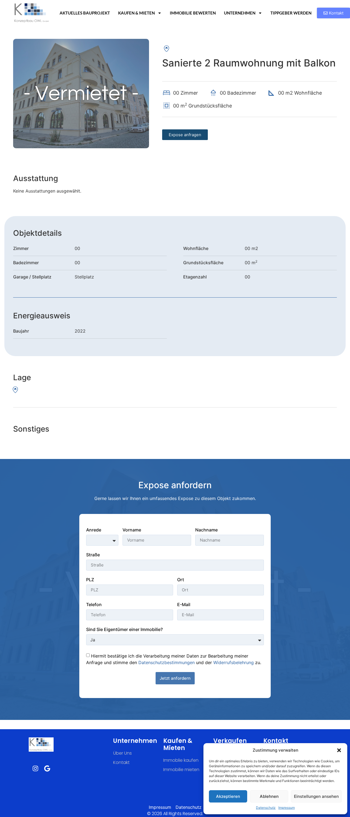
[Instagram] (35, 768)
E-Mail (183, 604)
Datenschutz (266, 808)
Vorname (131, 530)
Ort (180, 579)
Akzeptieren (228, 796)
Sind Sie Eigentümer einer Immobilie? (124, 629)
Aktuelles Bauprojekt (85, 12)
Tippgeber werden (290, 12)
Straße (93, 555)
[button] (339, 750)
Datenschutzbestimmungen (166, 662)
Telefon (94, 604)
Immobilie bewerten (193, 12)
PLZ (90, 579)
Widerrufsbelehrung (233, 662)
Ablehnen (269, 796)
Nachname (206, 530)
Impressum (286, 808)
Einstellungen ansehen (316, 796)
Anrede (93, 530)
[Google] (47, 768)
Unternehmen (239, 12)
